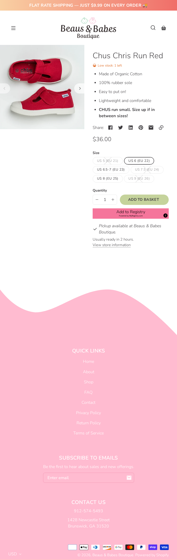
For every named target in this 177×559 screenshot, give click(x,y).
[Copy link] (161, 127)
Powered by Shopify (152, 555)
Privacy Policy (88, 413)
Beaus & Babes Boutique (112, 555)
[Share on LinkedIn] (131, 127)
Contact (88, 402)
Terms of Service (88, 433)
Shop (88, 382)
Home (88, 361)
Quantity (100, 190)
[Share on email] (151, 127)
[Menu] (13, 28)
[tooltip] (165, 215)
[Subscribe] (129, 478)
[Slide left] (5, 88)
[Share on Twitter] (120, 127)
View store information (112, 244)
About (88, 372)
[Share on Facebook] (110, 127)
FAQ (88, 392)
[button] (153, 28)
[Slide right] (79, 88)
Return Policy (89, 423)
